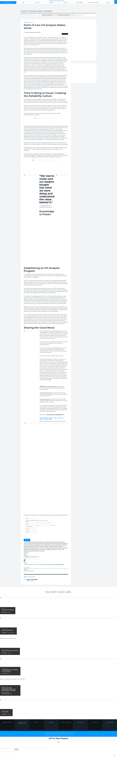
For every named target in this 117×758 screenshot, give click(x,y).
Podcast (107, 2)
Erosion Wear (5, 711)
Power (42, 547)
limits (43, 546)
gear (40, 546)
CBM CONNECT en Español (93, 2)
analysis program (57, 543)
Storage (36, 549)
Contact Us (65, 2)
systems (33, 543)
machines (60, 546)
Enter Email (38, 525)
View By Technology (8, 2)
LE (24, 545)
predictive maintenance (50, 547)
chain (33, 545)
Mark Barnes (4, 612)
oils (38, 547)
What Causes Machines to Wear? (10, 650)
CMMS (30, 545)
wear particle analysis (33, 550)
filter (42, 542)
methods (33, 547)
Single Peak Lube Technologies (7, 693)
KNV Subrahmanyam (5, 692)
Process (26, 543)
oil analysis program (31, 542)
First (37, 522)
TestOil (10, 673)
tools (42, 545)
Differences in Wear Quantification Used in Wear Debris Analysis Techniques (9, 689)
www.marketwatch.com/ (46, 392)
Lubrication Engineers (11, 632)
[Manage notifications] (114, 755)
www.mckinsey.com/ (44, 399)
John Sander (4, 632)
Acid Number (61, 542)
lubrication (58, 547)
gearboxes (64, 545)
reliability (48, 549)
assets (26, 545)
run (57, 549)
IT (39, 547)
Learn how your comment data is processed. (53, 564)
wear (60, 549)
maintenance (27, 547)
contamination (47, 545)
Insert (16, 749)
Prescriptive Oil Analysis (8, 609)
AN (57, 542)
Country (27, 531)
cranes (53, 545)
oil (36, 547)
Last (49, 522)
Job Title (27, 529)
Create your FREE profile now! (59, 733)
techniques (38, 545)
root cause (53, 549)
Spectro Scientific (37, 32)
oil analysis (31, 549)
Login (25, 553)
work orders (42, 550)
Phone (27, 518)
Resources (51, 2)
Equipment (65, 543)
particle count (42, 549)
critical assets (58, 545)
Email (27, 524)
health (56, 546)
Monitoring (41, 543)
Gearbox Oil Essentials (7, 630)
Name (27, 521)
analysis (51, 543)
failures (31, 546)
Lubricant (51, 546)
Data (37, 543)
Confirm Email (53, 525)
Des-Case (9, 612)
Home (23, 2)
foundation (36, 546)
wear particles (47, 542)
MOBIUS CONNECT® (79, 2)
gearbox (47, 546)
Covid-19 (38, 542)
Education (37, 2)
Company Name (29, 526)
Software (46, 543)
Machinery (53, 542)
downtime (26, 546)
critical (29, 543)
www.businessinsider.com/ (52, 386)
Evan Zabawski (5, 673)
